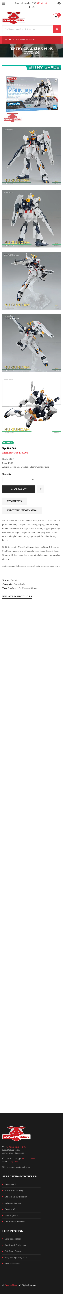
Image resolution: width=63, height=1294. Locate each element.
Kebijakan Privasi (12, 1264)
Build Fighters (11, 1215)
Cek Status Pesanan (13, 1251)
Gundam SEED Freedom (16, 1197)
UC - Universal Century (27, 588)
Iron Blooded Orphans (15, 1221)
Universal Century (13, 1203)
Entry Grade (19, 584)
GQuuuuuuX (10, 1184)
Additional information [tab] (22, 510)
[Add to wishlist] (40, 489)
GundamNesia (11, 1285)
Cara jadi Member (13, 1239)
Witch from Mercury (14, 1190)
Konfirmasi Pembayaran (15, 1245)
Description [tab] (14, 501)
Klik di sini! (42, 3)
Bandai (14, 580)
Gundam (12, 588)
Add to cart (19, 489)
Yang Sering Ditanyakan (16, 1257)
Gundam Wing (11, 1209)
